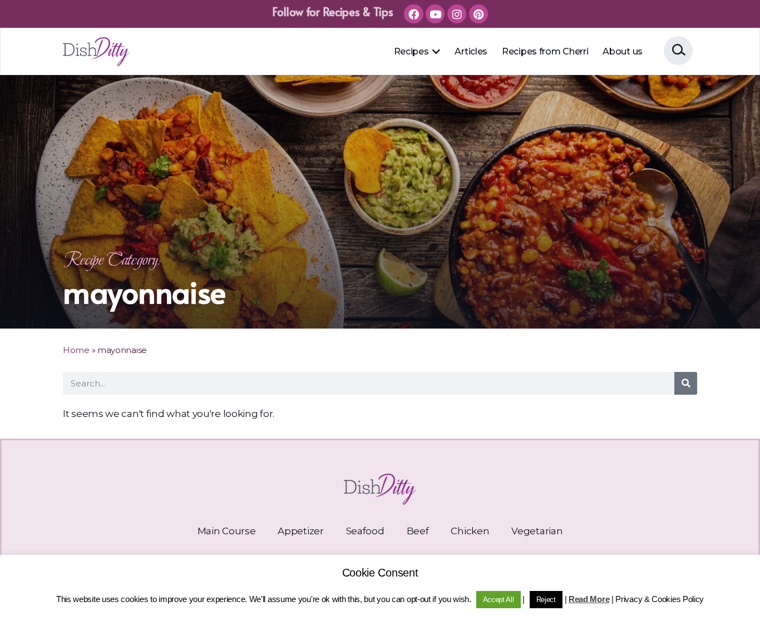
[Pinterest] (478, 13)
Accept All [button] (498, 599)
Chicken (470, 530)
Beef (418, 530)
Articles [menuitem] (471, 51)
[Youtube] (435, 13)
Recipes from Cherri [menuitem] (545, 51)
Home (76, 350)
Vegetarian (536, 530)
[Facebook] (413, 13)
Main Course (227, 530)
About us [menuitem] (623, 51)
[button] (435, 51)
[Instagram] (456, 13)
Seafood (365, 530)
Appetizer (300, 530)
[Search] (685, 383)
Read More (589, 599)
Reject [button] (546, 599)
